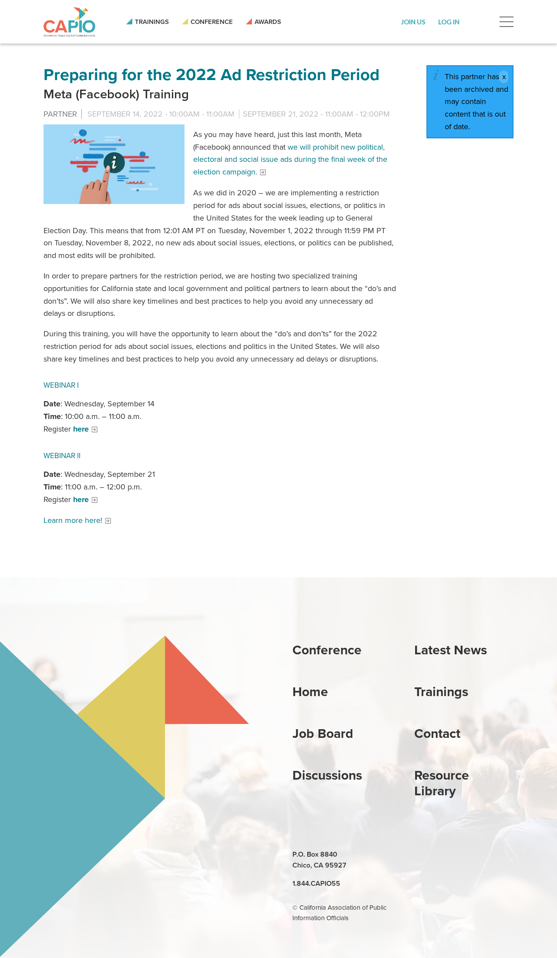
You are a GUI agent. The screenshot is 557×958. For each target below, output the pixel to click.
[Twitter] (462, 855)
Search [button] (480, 22)
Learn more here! (73, 520)
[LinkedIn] (422, 855)
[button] (413, 21)
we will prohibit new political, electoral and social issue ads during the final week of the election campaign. (290, 159)
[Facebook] (442, 855)
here (81, 429)
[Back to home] (69, 22)
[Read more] (114, 164)
